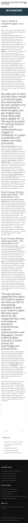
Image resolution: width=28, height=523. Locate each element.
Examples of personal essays (9, 489)
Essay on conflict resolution (8, 476)
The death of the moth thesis (9, 498)
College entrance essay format (12, 452)
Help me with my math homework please (11, 471)
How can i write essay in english (9, 491)
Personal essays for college (8, 478)
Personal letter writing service (9, 480)
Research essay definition (11, 450)
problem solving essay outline (13, 3)
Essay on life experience (10, 448)
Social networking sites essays (9, 473)
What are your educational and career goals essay (14, 496)
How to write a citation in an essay (13, 442)
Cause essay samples (7, 494)
